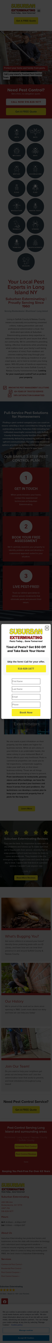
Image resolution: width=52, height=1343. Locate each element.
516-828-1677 (26, 668)
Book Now (26, 712)
